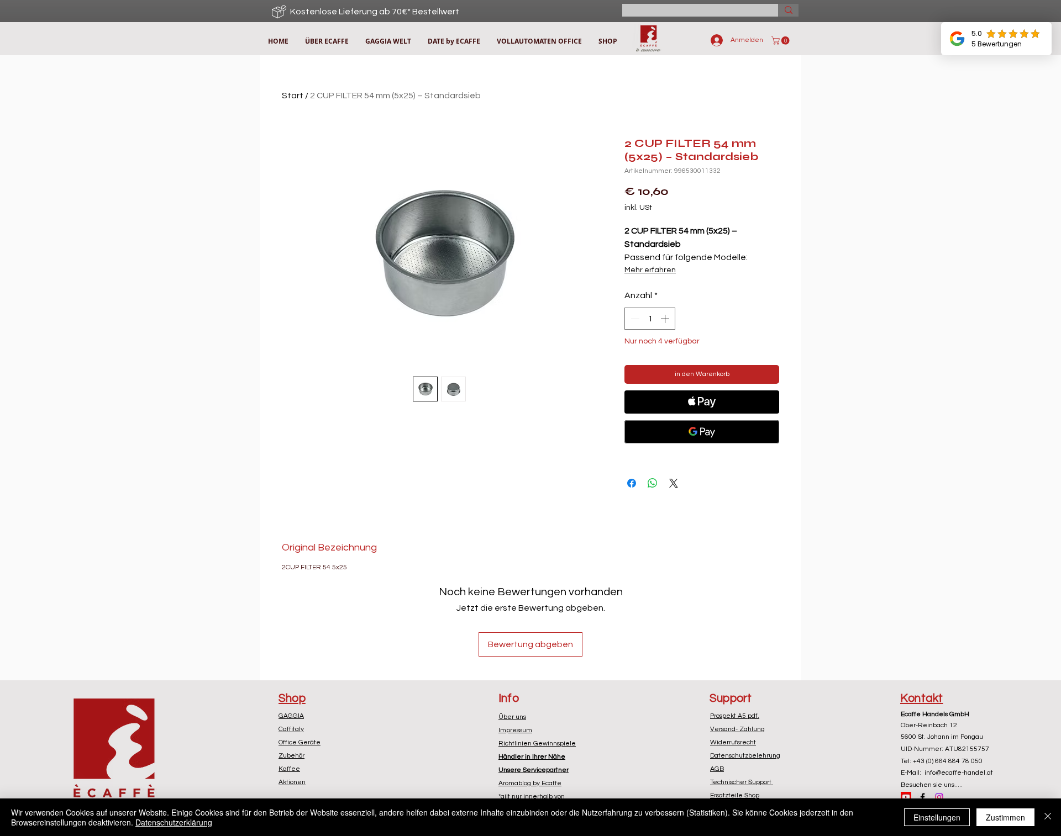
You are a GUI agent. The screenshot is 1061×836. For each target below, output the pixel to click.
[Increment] (666, 318)
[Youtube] (906, 797)
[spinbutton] (650, 318)
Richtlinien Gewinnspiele (537, 743)
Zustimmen (1005, 817)
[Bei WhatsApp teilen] (652, 483)
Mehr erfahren (650, 270)
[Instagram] (939, 797)
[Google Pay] (701, 431)
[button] (781, 40)
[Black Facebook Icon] (922, 797)
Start (292, 95)
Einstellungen (936, 817)
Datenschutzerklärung (173, 822)
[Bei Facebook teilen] (631, 483)
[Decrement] (634, 318)
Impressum (515, 730)
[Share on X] (673, 483)
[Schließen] (1047, 817)
